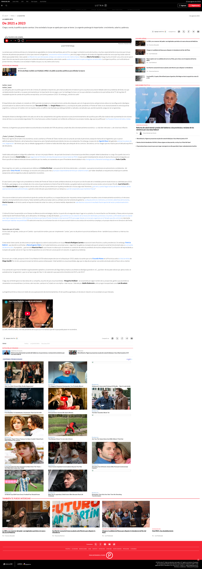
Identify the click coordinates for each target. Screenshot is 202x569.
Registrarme (196, 5)
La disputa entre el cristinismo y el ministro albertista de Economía (107, 200)
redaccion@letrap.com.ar (192, 565)
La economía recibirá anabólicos (59, 54)
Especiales (81, 9)
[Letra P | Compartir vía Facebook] (188, 31)
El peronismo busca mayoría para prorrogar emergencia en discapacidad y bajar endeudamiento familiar (167, 146)
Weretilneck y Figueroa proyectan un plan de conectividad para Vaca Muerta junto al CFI (162, 138)
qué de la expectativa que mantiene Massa (81, 189)
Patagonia (126, 548)
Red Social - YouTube (109, 544)
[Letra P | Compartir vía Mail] (198, 31)
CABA (89, 548)
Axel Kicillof (43, 1)
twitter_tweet (7, 85)
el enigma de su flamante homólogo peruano (100, 159)
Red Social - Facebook (100, 544)
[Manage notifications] (198, 559)
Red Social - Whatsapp (114, 544)
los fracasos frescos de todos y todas (118, 119)
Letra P (6, 15)
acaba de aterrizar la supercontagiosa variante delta (84, 59)
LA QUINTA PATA (34, 343)
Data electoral (99, 9)
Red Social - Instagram (105, 544)
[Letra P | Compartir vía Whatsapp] (179, 31)
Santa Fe (94, 548)
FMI (27, 1)
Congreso (133, 548)
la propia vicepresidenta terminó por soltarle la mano (71, 171)
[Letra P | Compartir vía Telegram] (193, 31)
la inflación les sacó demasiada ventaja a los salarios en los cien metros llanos (53, 57)
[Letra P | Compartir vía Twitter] (183, 31)
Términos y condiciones (180, 566)
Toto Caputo (34, 1)
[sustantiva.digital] (27, 564)
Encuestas (117, 9)
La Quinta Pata (21, 15)
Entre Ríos (102, 548)
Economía (75, 548)
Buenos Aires (83, 548)
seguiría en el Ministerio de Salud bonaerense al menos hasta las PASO (54, 157)
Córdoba (109, 548)
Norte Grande (117, 548)
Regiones (66, 9)
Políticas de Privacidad (192, 566)
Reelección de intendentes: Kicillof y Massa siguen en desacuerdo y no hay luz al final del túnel (164, 142)
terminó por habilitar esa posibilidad (14, 220)
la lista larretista (124, 259)
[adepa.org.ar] (19, 564)
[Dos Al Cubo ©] (8, 564)
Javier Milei (15, 1)
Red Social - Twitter (95, 544)
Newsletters (134, 9)
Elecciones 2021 (45, 343)
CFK (22, 1)
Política (13, 15)
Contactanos (89, 544)
